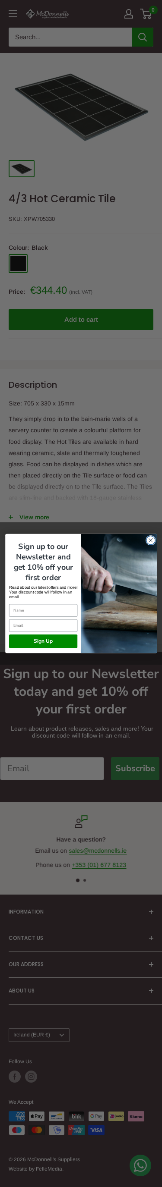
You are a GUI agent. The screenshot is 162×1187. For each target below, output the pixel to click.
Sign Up (43, 641)
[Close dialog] (150, 540)
